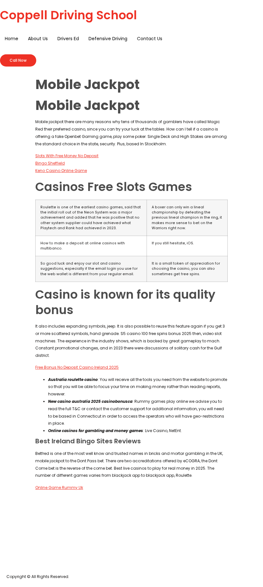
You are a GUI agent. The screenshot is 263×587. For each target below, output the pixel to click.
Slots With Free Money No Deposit (66, 155)
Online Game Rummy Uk (59, 487)
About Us (38, 38)
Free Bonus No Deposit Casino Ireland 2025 (77, 367)
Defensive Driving (108, 38)
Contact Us (149, 38)
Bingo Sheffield (50, 163)
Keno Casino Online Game (61, 170)
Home (11, 38)
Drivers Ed (68, 38)
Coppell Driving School (68, 15)
